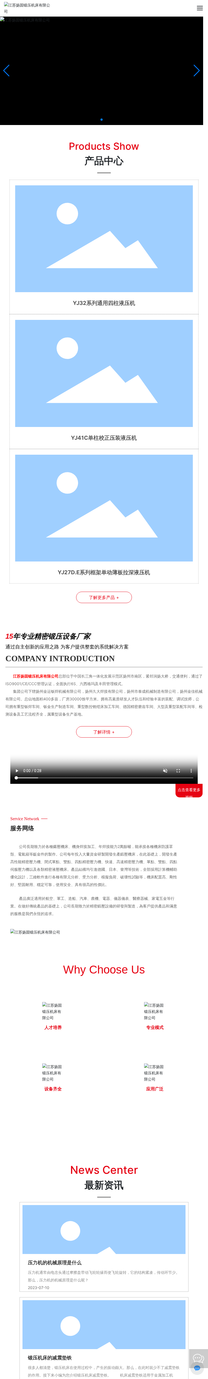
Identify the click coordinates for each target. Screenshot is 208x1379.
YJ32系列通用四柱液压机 (104, 303)
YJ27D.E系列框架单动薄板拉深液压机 (104, 572)
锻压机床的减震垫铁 (50, 1358)
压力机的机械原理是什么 (55, 1262)
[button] (101, 119)
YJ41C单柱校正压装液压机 (104, 438)
